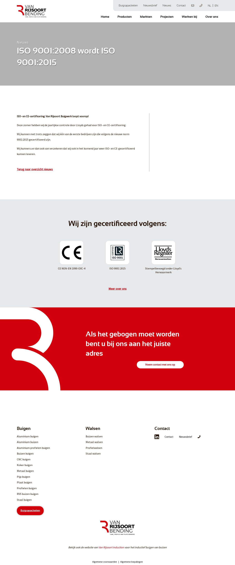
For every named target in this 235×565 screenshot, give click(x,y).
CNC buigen (23, 459)
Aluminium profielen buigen (33, 448)
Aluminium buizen (27, 442)
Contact (181, 5)
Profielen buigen (27, 488)
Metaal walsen (94, 442)
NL (209, 5)
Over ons (211, 16)
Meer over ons (118, 289)
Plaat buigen (24, 482)
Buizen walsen (94, 436)
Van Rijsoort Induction (111, 547)
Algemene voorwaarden (104, 561)
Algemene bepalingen (131, 561)
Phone (201, 5)
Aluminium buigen (27, 436)
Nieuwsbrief (150, 5)
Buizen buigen (25, 453)
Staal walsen (93, 453)
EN (216, 5)
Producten (125, 16)
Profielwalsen (94, 448)
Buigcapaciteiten (128, 5)
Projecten (167, 16)
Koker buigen (25, 465)
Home (105, 16)
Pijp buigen (23, 476)
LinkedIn (156, 436)
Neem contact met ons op (160, 364)
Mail (192, 5)
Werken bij (189, 16)
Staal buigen (24, 499)
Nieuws (167, 5)
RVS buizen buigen (27, 494)
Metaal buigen (25, 471)
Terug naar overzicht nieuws (35, 169)
